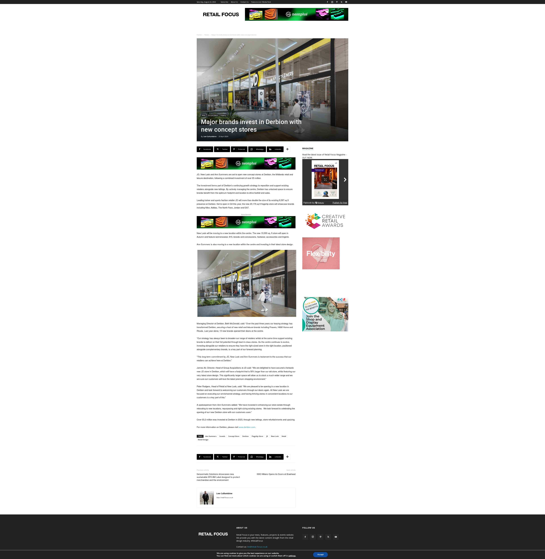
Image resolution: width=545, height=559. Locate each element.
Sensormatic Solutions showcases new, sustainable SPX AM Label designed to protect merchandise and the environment (218, 477)
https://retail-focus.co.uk (224, 497)
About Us (234, 2)
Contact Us (244, 2)
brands (222, 436)
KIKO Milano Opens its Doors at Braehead (276, 474)
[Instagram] (332, 2)
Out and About (213, 115)
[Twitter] (341, 2)
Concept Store (233, 436)
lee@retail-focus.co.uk (257, 546)
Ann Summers (210, 436)
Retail (284, 436)
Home (199, 35)
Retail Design (203, 440)
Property (223, 115)
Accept (320, 554)
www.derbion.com (247, 426)
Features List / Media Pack (261, 2)
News (206, 35)
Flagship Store (257, 436)
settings (292, 556)
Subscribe (224, 2)
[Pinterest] (337, 2)
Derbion (245, 436)
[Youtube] (346, 2)
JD (267, 436)
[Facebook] (327, 2)
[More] (287, 149)
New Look (275, 436)
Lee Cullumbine (210, 136)
